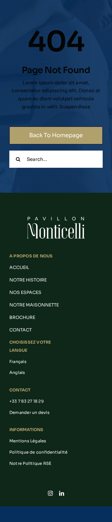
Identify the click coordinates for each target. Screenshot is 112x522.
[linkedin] (61, 493)
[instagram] (50, 493)
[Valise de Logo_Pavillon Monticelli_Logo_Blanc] (56, 217)
